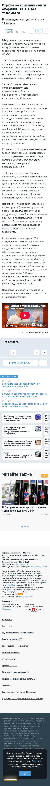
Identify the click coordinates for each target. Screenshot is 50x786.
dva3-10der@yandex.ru (22, 564)
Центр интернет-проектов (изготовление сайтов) (22, 699)
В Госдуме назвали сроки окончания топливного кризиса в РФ (24, 509)
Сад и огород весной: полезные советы (18, 633)
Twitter (30, 597)
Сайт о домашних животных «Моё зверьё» (19, 692)
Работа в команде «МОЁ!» (12, 639)
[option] (25, 499)
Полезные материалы (11, 652)
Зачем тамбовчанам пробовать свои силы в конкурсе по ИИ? (17, 455)
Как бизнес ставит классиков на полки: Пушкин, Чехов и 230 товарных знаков (17, 418)
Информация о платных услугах (15, 646)
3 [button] (28, 527)
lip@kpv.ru (10, 590)
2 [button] (25, 527)
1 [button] (22, 527)
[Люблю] (21, 350)
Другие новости (8, 659)
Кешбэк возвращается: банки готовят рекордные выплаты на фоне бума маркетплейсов (17, 443)
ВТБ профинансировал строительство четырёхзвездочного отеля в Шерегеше (16, 431)
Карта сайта (7, 619)
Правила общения (9, 666)
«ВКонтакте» (23, 597)
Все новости (7, 626)
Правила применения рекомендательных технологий (19, 682)
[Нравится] (5, 350)
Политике (36, 761)
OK (24, 773)
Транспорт (8, 29)
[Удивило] (29, 350)
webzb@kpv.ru (12, 585)
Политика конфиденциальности (15, 672)
